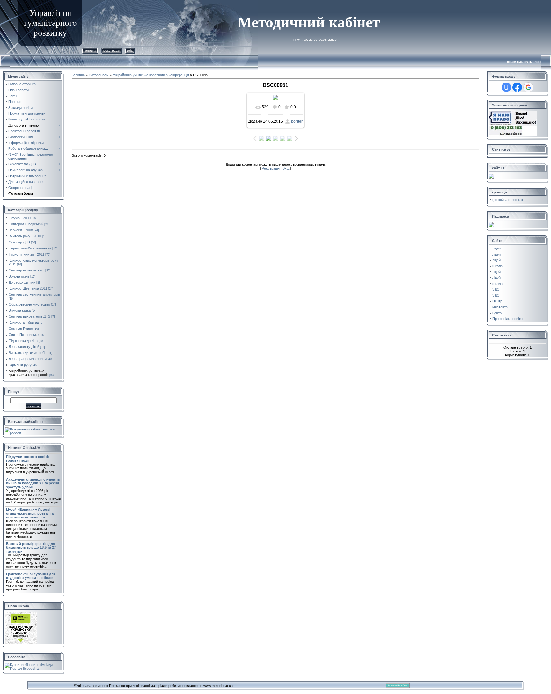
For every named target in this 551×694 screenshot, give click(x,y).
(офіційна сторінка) (507, 200)
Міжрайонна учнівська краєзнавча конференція (28, 373)
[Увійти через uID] (506, 87)
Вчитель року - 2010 (25, 236)
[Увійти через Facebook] (517, 87)
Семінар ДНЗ (19, 242)
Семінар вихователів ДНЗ (29, 316)
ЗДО (496, 289)
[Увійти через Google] (528, 87)
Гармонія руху (20, 365)
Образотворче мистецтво (29, 304)
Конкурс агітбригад (24, 322)
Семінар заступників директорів (34, 294)
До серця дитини (22, 282)
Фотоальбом (99, 75)
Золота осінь (19, 276)
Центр (497, 301)
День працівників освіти (28, 359)
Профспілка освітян (508, 319)
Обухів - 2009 (20, 218)
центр (497, 313)
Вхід (130, 50)
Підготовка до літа (23, 341)
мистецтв (500, 307)
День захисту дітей (24, 347)
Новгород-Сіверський (26, 224)
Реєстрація (111, 50)
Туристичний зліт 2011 (26, 254)
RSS (538, 61)
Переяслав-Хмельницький (30, 248)
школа (497, 266)
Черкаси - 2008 (21, 230)
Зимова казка (20, 310)
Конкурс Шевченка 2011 (28, 288)
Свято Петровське (24, 334)
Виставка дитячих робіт (28, 353)
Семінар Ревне (21, 328)
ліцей (496, 248)
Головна (90, 50)
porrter (297, 121)
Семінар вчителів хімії (26, 270)
